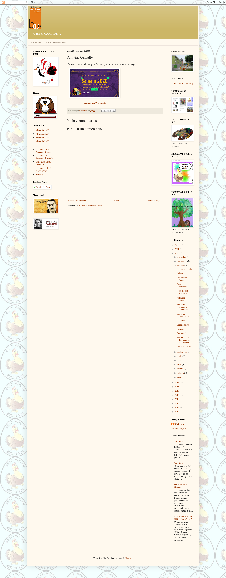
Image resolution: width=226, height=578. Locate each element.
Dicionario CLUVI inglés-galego (44, 169)
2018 (177, 386)
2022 (177, 244)
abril (179, 364)
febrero (180, 372)
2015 (177, 399)
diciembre (182, 256)
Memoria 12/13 (42, 130)
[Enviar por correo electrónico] (102, 110)
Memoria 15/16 (42, 141)
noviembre (182, 261)
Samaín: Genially (184, 269)
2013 (177, 407)
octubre (180, 265)
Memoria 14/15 (42, 137)
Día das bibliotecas (182, 285)
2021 (177, 249)
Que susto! (181, 333)
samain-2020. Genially (95, 102)
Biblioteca (36, 42)
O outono (181, 320)
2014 (177, 403)
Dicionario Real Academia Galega (43, 150)
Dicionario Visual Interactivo (43, 163)
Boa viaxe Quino (184, 346)
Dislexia (180, 328)
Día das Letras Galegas (180, 486)
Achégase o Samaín (182, 299)
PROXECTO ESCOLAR (183, 292)
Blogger (128, 558)
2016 (177, 394)
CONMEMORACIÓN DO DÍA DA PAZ (183, 517)
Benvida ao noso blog (183, 83)
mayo (180, 360)
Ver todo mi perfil (179, 428)
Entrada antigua (154, 200)
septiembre (182, 351)
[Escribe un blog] (105, 110)
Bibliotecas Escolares (56, 42)
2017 (177, 390)
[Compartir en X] (108, 110)
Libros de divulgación (183, 315)
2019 (177, 382)
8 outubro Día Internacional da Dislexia (183, 340)
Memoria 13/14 (42, 133)
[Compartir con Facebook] (111, 110)
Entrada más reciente (77, 200)
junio (179, 356)
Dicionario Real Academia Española (44, 157)
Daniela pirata (183, 324)
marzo (180, 368)
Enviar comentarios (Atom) (91, 205)
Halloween (181, 273)
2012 (177, 411)
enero (180, 377)
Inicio (116, 200)
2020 (177, 253)
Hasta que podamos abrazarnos (182, 307)
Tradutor (39, 174)
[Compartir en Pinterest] (114, 110)
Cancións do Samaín (182, 278)
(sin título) (178, 441)
